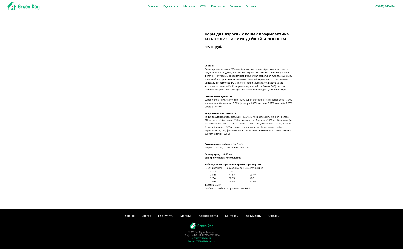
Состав (146, 216)
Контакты (218, 6)
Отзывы (235, 6)
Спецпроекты (208, 216)
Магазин (189, 6)
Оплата (251, 6)
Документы (253, 216)
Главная (153, 6)
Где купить (171, 6)
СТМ (203, 6)
